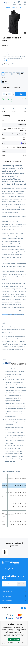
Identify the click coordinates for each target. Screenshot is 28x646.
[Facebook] (22, 608)
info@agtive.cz (11, 569)
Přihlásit (21, 584)
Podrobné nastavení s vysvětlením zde (14, 642)
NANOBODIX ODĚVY (10, 7)
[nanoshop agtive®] (2, 7)
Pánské (20, 7)
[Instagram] (25, 608)
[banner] (7, 3)
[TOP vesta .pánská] (5, 552)
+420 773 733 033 (12, 563)
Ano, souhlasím (14, 639)
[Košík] (19, 3)
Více (4, 60)
